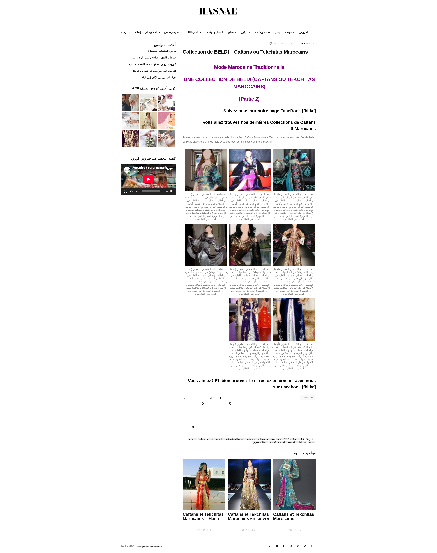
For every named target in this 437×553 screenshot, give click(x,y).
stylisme (302, 442)
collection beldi (215, 439)
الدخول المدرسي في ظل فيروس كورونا (154, 70)
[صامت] (131, 191)
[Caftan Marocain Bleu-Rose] (249, 169)
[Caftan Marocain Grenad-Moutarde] (293, 244)
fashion (202, 439)
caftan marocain (266, 439)
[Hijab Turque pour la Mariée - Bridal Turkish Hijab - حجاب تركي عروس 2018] (130, 102)
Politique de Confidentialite (149, 546)
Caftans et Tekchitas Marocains (293, 516)
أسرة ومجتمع (171, 32)
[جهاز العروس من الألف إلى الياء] (166, 102)
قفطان (272, 442)
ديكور (244, 32)
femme (192, 439)
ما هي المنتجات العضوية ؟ (162, 50)
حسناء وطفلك (195, 32)
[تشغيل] (171, 191)
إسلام (138, 32)
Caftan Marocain (307, 43)
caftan (293, 439)
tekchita (282, 442)
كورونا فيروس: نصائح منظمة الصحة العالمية (152, 64)
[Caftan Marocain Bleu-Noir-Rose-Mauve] (293, 169)
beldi (301, 439)
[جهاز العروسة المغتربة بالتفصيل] (149, 102)
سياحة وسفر (152, 32)
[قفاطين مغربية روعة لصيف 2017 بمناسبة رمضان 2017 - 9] (149, 120)
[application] (148, 179)
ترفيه (124, 32)
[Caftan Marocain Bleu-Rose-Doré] (206, 169)
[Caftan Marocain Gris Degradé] (206, 244)
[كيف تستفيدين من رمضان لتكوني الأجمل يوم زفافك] (166, 120)
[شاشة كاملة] (125, 191)
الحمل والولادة (215, 32)
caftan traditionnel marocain (240, 439)
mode (311, 442)
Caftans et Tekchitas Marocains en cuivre (248, 516)
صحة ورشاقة (262, 32)
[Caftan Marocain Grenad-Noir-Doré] (249, 244)
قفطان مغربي (260, 442)
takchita (292, 442)
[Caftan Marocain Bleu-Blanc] (293, 319)
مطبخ (230, 32)
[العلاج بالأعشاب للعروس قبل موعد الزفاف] (166, 138)
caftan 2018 (282, 439)
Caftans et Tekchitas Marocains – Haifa (203, 516)
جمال (277, 32)
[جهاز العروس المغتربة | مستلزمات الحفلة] (130, 120)
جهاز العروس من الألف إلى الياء (159, 77)
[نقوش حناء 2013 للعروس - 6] (130, 138)
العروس (303, 32)
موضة (288, 32)
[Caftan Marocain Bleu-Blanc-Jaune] (249, 319)
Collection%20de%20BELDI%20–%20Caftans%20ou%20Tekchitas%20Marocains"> (205, 398)
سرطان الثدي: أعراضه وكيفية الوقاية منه (154, 57)
